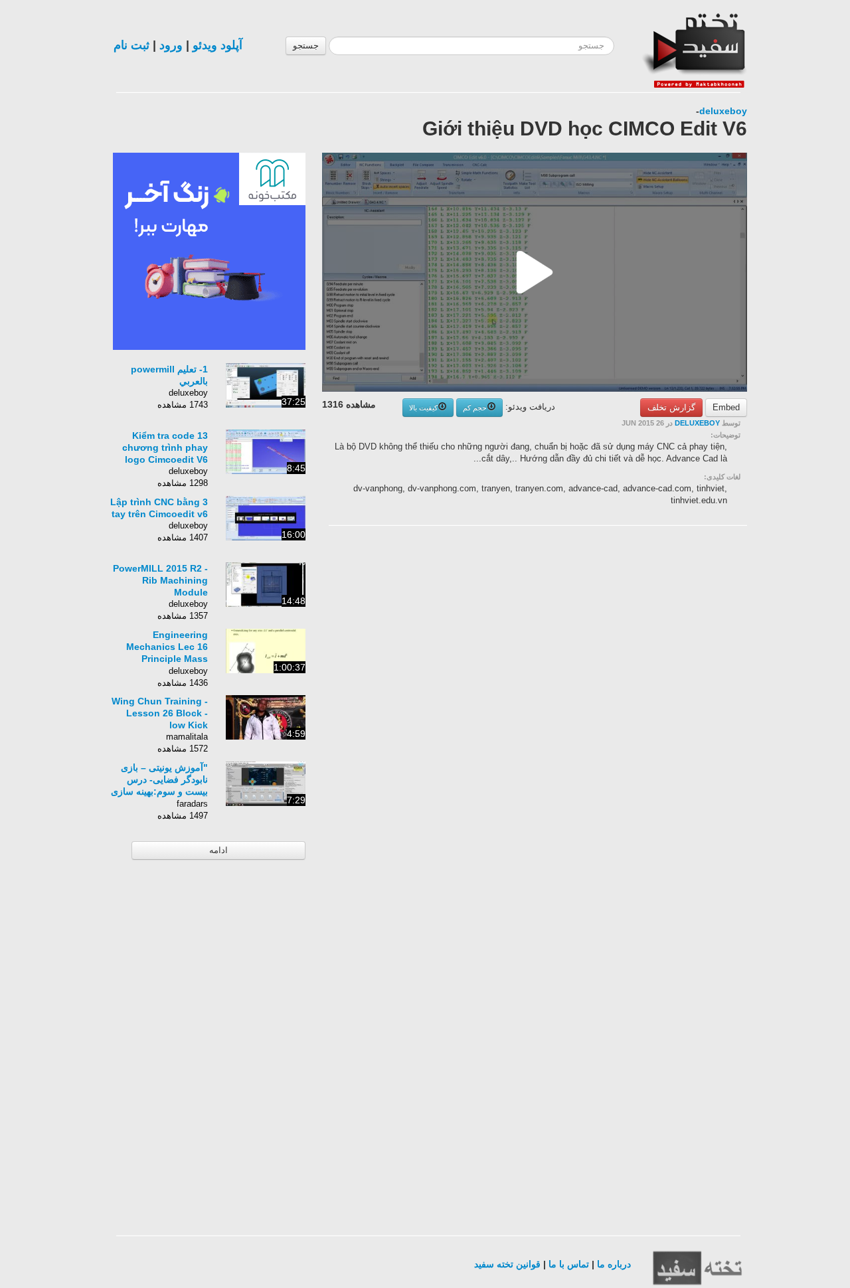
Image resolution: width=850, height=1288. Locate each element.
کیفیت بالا (423, 408)
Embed (726, 407)
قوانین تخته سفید (507, 1264)
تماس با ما (569, 1264)
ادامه (218, 850)
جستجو (306, 45)
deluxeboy (723, 111)
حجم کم (475, 408)
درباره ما (614, 1264)
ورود (171, 45)
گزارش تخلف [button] (671, 407)
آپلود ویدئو (217, 45)
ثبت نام (131, 45)
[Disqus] (647, 704)
